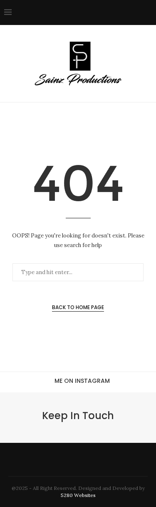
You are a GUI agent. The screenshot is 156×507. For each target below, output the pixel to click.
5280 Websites (78, 495)
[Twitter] (82, 12)
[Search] (148, 12)
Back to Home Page (78, 307)
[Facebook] (74, 12)
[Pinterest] (100, 12)
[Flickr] (108, 12)
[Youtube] (117, 12)
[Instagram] (91, 12)
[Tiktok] (135, 12)
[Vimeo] (126, 12)
